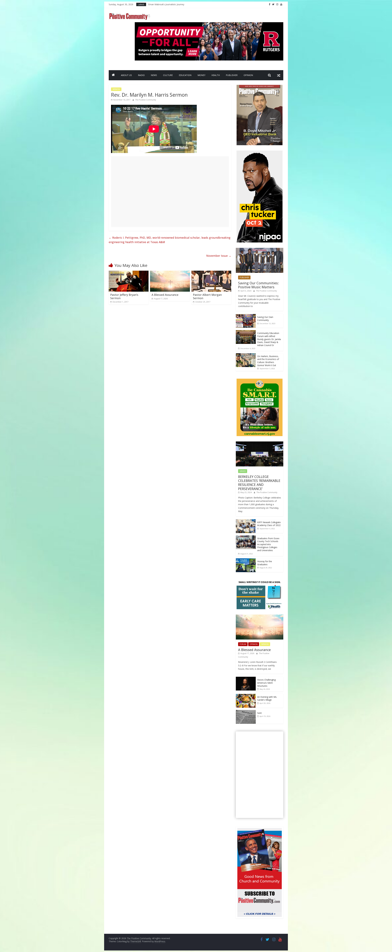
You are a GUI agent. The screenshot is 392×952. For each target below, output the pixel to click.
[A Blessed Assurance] (170, 272)
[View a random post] (278, 75)
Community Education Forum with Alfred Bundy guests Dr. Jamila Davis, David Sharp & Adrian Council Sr (269, 339)
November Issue (218, 255)
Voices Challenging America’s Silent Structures (266, 682)
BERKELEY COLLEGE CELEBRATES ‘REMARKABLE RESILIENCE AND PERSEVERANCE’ (259, 482)
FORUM (243, 644)
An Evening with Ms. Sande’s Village (267, 698)
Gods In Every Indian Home (161, 4)
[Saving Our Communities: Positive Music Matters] (259, 249)
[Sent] (246, 711)
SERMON (116, 89)
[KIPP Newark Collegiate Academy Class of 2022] (246, 520)
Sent (259, 713)
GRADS (243, 471)
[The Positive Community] (113, 75)
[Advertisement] (170, 191)
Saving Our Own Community (265, 319)
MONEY (201, 75)
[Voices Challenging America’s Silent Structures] (246, 678)
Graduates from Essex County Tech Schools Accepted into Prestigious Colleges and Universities (268, 544)
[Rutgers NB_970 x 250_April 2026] (209, 24)
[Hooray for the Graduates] (246, 559)
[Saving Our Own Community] (246, 315)
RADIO (141, 75)
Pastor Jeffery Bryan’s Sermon (124, 296)
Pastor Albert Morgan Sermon (207, 296)
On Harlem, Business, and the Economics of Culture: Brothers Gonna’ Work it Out (268, 361)
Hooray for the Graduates (264, 563)
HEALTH (215, 75)
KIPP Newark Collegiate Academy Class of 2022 (269, 524)
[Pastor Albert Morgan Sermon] (211, 272)
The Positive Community (145, 99)
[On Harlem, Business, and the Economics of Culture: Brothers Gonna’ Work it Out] (246, 354)
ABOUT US (126, 75)
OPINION (248, 75)
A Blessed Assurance (165, 295)
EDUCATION (185, 75)
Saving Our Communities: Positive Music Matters (258, 285)
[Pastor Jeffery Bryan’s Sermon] (129, 272)
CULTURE (168, 75)
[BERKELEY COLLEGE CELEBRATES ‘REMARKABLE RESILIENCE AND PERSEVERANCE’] (259, 443)
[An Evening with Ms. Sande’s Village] (246, 695)
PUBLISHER (231, 75)
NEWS (154, 75)
